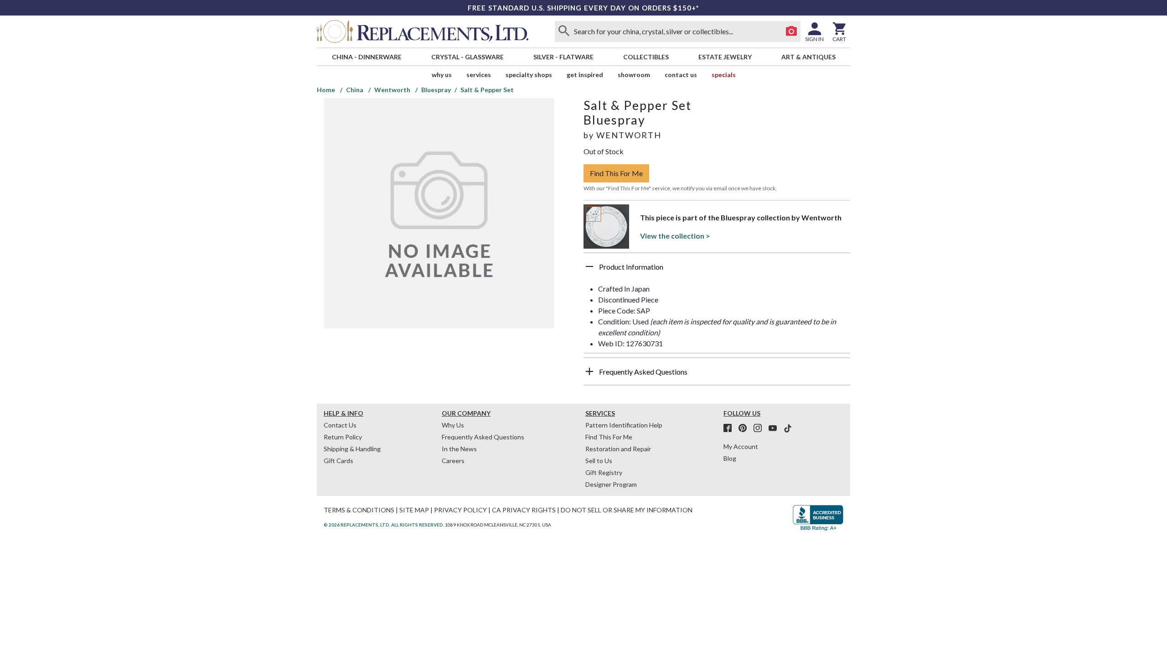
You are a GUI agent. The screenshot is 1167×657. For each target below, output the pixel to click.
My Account (740, 446)
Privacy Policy (460, 510)
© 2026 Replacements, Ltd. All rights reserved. (384, 524)
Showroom (634, 74)
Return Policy (343, 437)
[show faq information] (589, 371)
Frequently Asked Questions (483, 437)
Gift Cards (338, 460)
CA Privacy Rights (524, 510)
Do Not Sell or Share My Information (626, 510)
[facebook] (730, 428)
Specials (724, 74)
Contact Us (681, 74)
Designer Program (611, 484)
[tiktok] (788, 428)
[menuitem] (366, 56)
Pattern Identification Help (623, 425)
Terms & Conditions (359, 510)
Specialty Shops (529, 74)
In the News (459, 449)
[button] (717, 270)
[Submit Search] (564, 31)
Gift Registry (603, 472)
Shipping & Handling (352, 449)
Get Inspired (585, 74)
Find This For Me (616, 173)
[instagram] (760, 428)
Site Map (414, 510)
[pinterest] (745, 428)
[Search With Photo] (791, 31)
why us (442, 74)
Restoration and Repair (618, 449)
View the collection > (675, 235)
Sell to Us (598, 460)
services (478, 74)
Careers (453, 460)
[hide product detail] (589, 266)
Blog (729, 458)
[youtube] (775, 428)
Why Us (453, 425)
